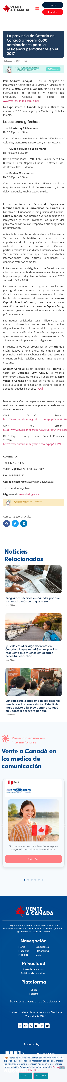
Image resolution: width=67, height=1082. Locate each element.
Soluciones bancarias (35, 1001)
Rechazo (41, 1075)
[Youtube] (47, 1025)
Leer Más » (10, 605)
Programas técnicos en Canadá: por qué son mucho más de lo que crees (32, 599)
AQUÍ (39, 388)
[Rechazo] (62, 1067)
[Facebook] (25, 1025)
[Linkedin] (36, 1025)
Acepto (25, 1075)
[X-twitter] (31, 1025)
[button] (37, 8)
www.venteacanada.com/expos (21, 101)
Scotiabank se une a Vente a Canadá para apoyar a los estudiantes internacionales (33, 848)
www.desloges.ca (29, 494)
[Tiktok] (41, 1025)
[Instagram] (20, 1025)
